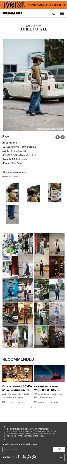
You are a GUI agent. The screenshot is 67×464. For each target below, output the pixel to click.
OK (59, 449)
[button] (32, 407)
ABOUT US (8, 457)
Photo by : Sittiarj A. (11, 177)
